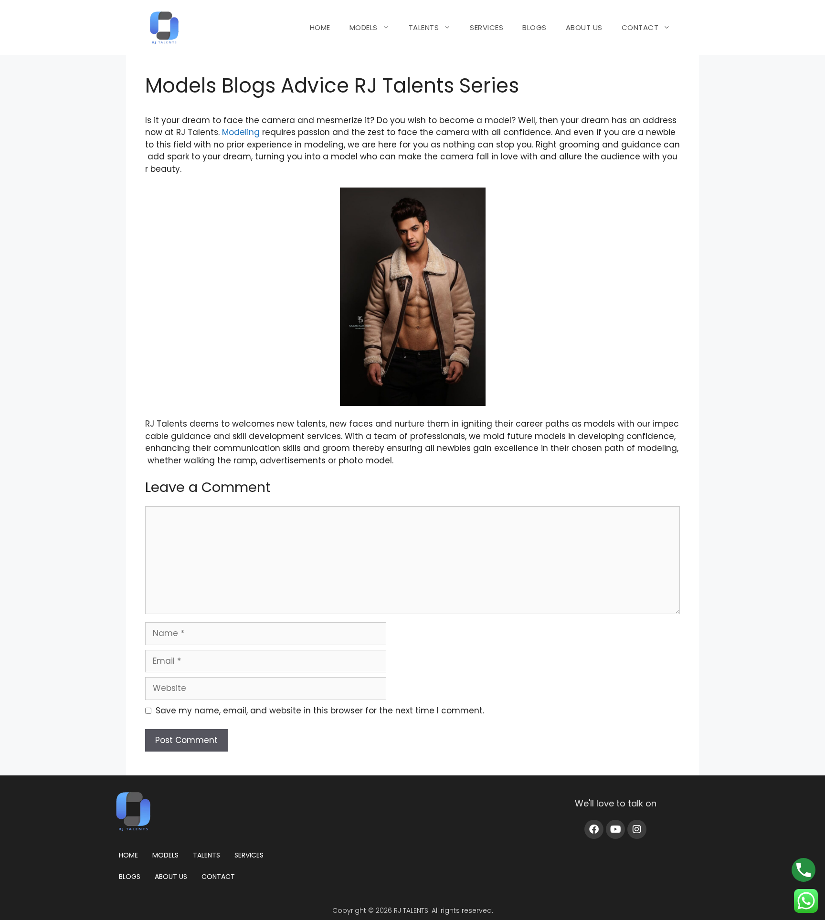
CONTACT (640, 27)
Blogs (129, 876)
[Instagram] (636, 829)
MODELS (363, 27)
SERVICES (486, 27)
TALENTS (424, 27)
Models (165, 855)
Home (128, 855)
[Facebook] (593, 829)
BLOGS (534, 27)
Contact (218, 876)
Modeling (241, 132)
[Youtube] (615, 829)
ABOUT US (584, 27)
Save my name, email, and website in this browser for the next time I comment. (320, 710)
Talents (206, 855)
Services (249, 855)
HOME (320, 27)
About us (171, 876)
